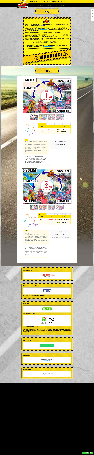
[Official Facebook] (92, 13)
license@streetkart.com (55, 35)
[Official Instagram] (92, 16)
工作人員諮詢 (85, 452)
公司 (59, 5)
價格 (46, 5)
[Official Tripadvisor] (92, 19)
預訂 (61, 5)
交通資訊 (50, 5)
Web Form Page (47, 360)
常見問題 (55, 5)
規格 (38, 5)
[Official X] (92, 10)
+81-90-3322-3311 (47, 275)
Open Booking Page (61, 144)
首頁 (30, 5)
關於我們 (34, 5)
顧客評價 (42, 5)
